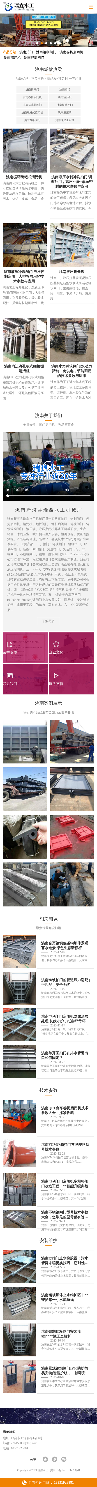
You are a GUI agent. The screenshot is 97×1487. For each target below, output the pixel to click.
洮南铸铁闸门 (65, 104)
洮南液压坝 (65, 112)
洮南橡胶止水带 (64, 120)
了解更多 (48, 621)
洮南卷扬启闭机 (71, 52)
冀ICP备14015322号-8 (65, 1470)
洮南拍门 (26, 52)
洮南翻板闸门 (32, 120)
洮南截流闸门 (34, 58)
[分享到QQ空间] (46, 1460)
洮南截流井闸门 (32, 104)
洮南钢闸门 (32, 89)
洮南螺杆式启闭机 (32, 112)
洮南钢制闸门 (46, 52)
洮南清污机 (12, 58)
